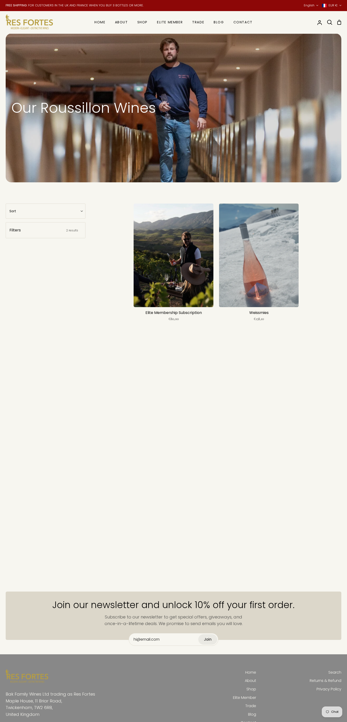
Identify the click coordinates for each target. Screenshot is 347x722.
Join (208, 639)
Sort (12, 211)
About (250, 680)
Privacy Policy (329, 689)
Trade (250, 706)
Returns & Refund (325, 680)
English (309, 5)
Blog (252, 714)
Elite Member (244, 697)
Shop (251, 689)
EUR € (333, 5)
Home (250, 672)
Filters (43, 230)
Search (334, 672)
